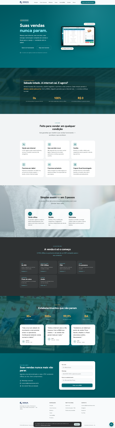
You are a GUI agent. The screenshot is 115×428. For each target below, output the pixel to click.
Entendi (77, 424)
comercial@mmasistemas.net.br (30, 383)
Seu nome (64, 364)
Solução (36, 2)
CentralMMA (62, 2)
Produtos (51, 417)
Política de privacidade (70, 410)
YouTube (83, 412)
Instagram (83, 408)
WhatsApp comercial (27, 380)
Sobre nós (67, 405)
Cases (56, 2)
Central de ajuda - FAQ (70, 408)
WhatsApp (64, 371)
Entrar (74, 2)
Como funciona (43, 2)
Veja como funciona (44, 47)
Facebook (83, 410)
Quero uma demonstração (88, 2)
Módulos (51, 2)
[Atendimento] (111, 424)
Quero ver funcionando (28, 47)
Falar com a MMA (77, 385)
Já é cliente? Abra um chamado (30, 386)
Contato (69, 2)
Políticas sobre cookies (45, 425)
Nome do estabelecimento (67, 377)
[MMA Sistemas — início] (24, 2)
